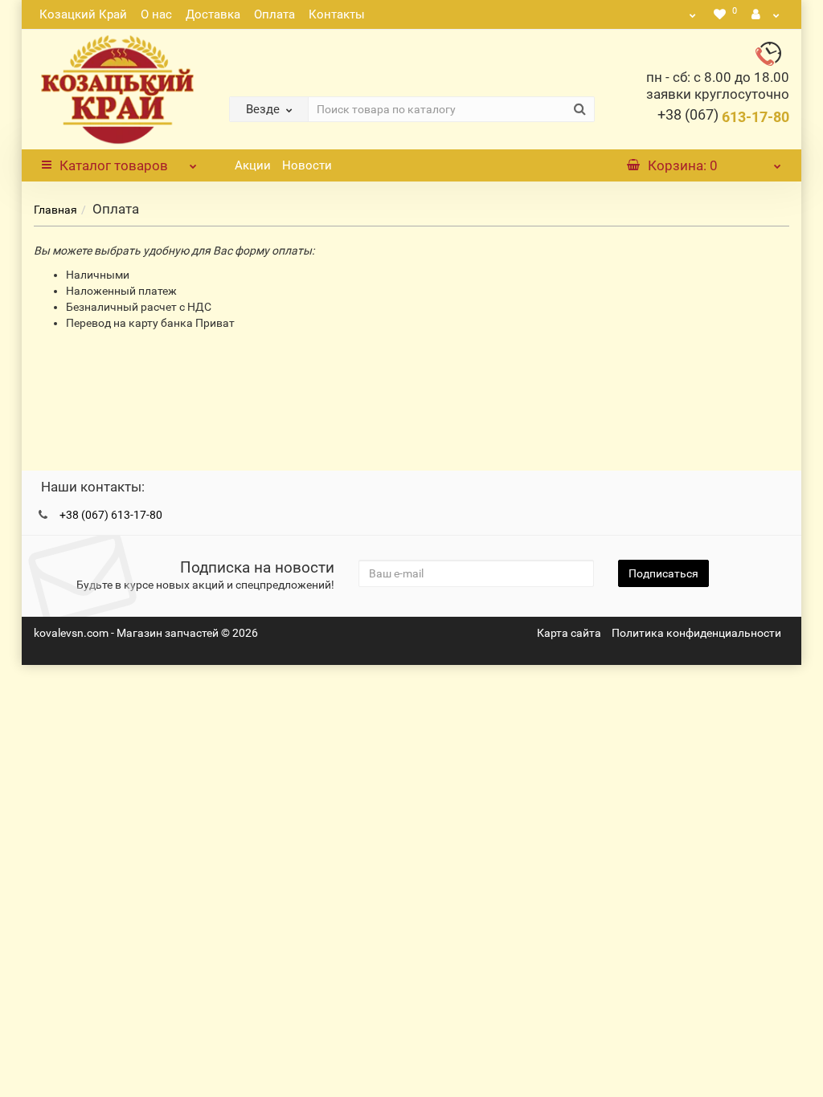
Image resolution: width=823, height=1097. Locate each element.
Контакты (337, 14)
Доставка (213, 14)
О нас (156, 14)
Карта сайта (569, 632)
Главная (55, 209)
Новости (307, 165)
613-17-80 (723, 116)
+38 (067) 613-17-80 (110, 514)
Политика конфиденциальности (696, 632)
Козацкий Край (83, 14)
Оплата (274, 14)
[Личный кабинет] (766, 14)
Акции (253, 165)
